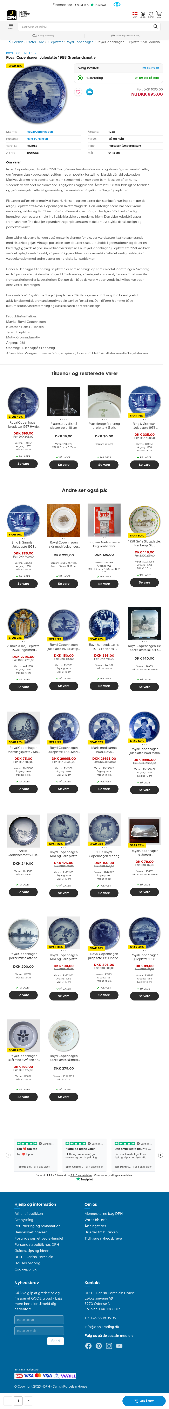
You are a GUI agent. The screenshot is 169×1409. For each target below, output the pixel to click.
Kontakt (92, 1283)
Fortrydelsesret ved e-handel (38, 1238)
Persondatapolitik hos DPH (36, 1244)
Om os (90, 1204)
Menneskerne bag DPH (103, 1213)
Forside (17, 42)
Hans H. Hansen (37, 138)
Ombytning (23, 1220)
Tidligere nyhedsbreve (103, 1238)
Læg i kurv (147, 1401)
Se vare (23, 463)
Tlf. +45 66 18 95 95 (100, 1318)
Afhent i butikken (28, 1213)
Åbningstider (95, 1226)
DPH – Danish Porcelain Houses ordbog (33, 1260)
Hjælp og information (35, 1204)
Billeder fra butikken (101, 1232)
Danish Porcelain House (23, 14)
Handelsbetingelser (30, 1232)
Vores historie (96, 1220)
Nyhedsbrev (26, 1283)
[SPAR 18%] (37, 124)
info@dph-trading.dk (101, 1327)
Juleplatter (55, 42)
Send (55, 1341)
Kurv (159, 17)
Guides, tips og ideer (31, 1251)
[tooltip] (23, 425)
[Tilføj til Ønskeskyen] (90, 92)
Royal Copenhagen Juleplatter (10, 41)
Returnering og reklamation (37, 1226)
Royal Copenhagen (80, 42)
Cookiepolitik (25, 1269)
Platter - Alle (35, 42)
